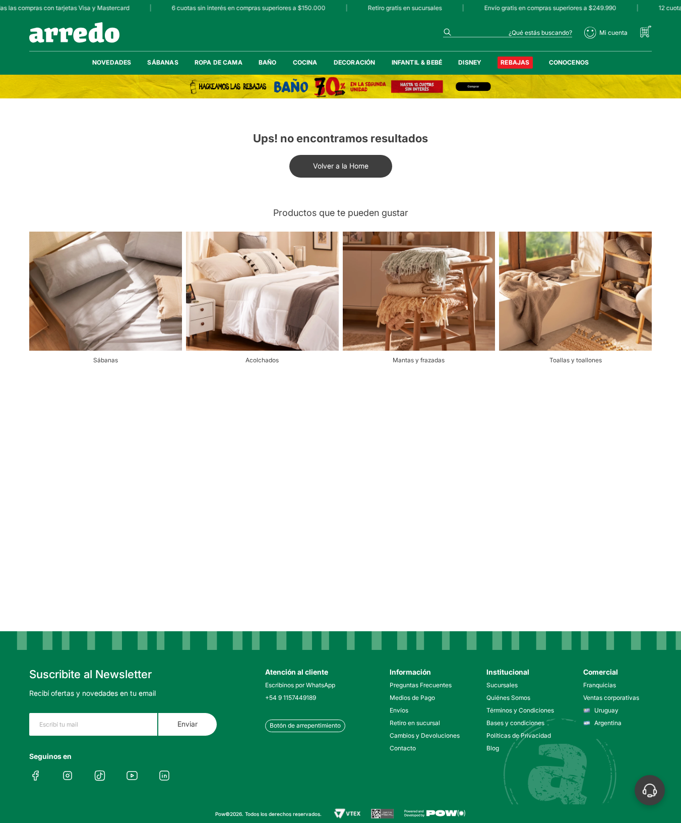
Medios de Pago (412, 697)
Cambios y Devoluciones (424, 735)
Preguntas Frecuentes (421, 685)
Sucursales (502, 685)
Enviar (187, 724)
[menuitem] (112, 62)
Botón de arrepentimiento (305, 725)
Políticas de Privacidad (518, 735)
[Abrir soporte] (650, 790)
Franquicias (599, 685)
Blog (492, 748)
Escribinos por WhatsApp (300, 685)
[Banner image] (340, 86)
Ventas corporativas (611, 697)
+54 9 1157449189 (290, 697)
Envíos (399, 710)
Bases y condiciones (515, 723)
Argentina (608, 723)
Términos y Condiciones (520, 710)
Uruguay (606, 710)
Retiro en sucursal (415, 723)
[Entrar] (606, 33)
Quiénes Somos (508, 697)
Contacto (403, 748)
